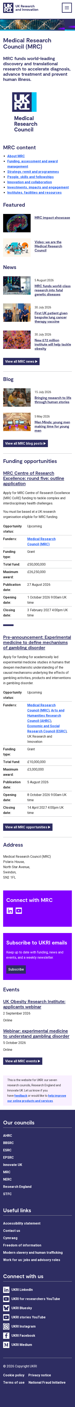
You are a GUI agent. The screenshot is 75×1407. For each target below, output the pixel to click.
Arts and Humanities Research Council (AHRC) (45, 715)
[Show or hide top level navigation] (67, 8)
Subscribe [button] (16, 969)
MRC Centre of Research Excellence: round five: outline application (33, 478)
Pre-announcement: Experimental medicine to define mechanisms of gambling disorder (37, 642)
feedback (20, 1095)
